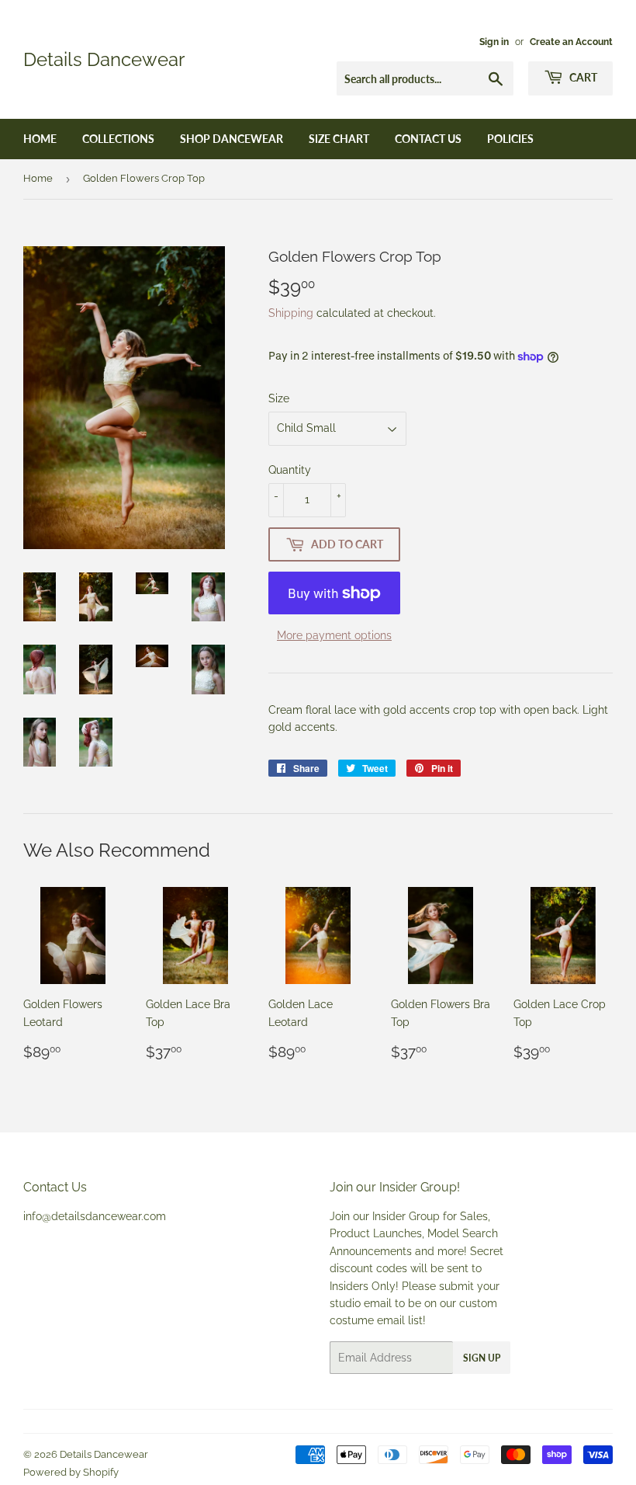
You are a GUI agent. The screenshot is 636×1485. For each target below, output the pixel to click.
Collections (118, 138)
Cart (582, 77)
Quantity (289, 470)
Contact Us (428, 138)
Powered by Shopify (71, 1472)
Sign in (494, 42)
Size (278, 398)
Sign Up (481, 1358)
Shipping (290, 313)
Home (40, 138)
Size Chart (339, 138)
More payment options (334, 635)
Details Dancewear (104, 59)
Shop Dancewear (231, 138)
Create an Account (571, 42)
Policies (510, 138)
